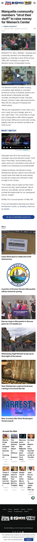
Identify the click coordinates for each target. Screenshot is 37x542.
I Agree (28, 539)
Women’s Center (10, 206)
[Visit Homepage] (18, 3)
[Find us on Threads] (15, 532)
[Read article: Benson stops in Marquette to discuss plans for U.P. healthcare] (18, 307)
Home (4, 509)
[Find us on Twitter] (17, 532)
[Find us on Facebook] (12, 532)
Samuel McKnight (10, 26)
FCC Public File (21, 528)
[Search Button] (35, 3)
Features (30, 509)
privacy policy (17, 539)
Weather (16, 509)
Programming (18, 511)
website (6, 209)
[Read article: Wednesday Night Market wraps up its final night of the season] (18, 339)
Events (10, 511)
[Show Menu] (2, 3)
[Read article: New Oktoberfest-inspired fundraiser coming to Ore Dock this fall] (18, 372)
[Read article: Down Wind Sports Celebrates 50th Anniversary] (18, 242)
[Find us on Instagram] (20, 532)
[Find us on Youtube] (23, 532)
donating (23, 206)
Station (26, 511)
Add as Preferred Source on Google (19, 217)
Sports (23, 509)
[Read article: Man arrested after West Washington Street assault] (18, 404)
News (10, 509)
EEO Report (29, 528)
